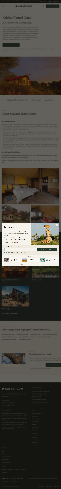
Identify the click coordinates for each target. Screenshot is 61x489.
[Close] (57, 225)
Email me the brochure (46, 249)
